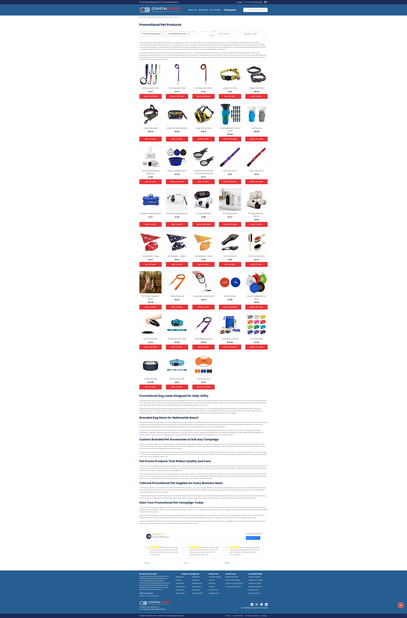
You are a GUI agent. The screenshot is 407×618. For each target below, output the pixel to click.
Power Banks (196, 587)
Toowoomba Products (233, 587)
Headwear (196, 590)
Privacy (228, 616)
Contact (239, 2)
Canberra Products (255, 587)
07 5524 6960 (148, 593)
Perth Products (254, 590)
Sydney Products (254, 577)
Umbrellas (195, 577)
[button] (265, 2)
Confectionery (181, 587)
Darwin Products (254, 593)
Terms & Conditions (252, 616)
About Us (192, 9)
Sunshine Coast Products (234, 583)
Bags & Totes (180, 593)
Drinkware (195, 580)
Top (401, 605)
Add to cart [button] (230, 96)
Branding (203, 9)
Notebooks (179, 577)
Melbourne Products (256, 580)
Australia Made (214, 593)
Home (141, 17)
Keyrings (179, 580)
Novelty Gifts (180, 583)
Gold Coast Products (233, 580)
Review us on (252, 538)
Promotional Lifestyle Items (153, 17)
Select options (150, 96)
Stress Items (180, 590)
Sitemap (264, 616)
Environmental (238, 616)
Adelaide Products (255, 583)
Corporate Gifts (197, 593)
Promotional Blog (215, 577)
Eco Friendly (215, 9)
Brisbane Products (232, 577)
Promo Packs (213, 590)
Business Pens (197, 583)
